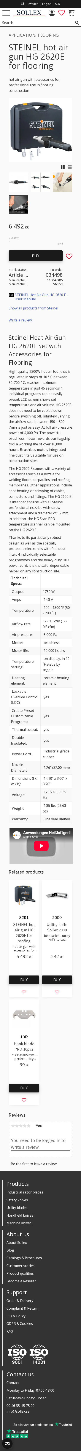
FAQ (9, 1331)
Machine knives (19, 1223)
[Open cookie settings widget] (7, 1443)
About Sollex (16, 1242)
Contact (12, 1382)
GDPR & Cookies (19, 1323)
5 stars (28, 1126)
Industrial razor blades (24, 1192)
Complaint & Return (22, 1308)
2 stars (17, 1126)
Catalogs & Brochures (24, 1257)
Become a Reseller (21, 1281)
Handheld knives (19, 1215)
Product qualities (20, 1273)
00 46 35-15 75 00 (20, 1405)
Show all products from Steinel (33, 308)
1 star (13, 1126)
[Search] (77, 22)
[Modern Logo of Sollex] (29, 15)
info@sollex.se (18, 1411)
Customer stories (20, 1265)
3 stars (21, 1126)
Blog (10, 1250)
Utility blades (16, 1207)
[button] (6, 13)
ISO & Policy (15, 1316)
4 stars (25, 1126)
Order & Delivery (19, 1300)
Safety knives (17, 1200)
